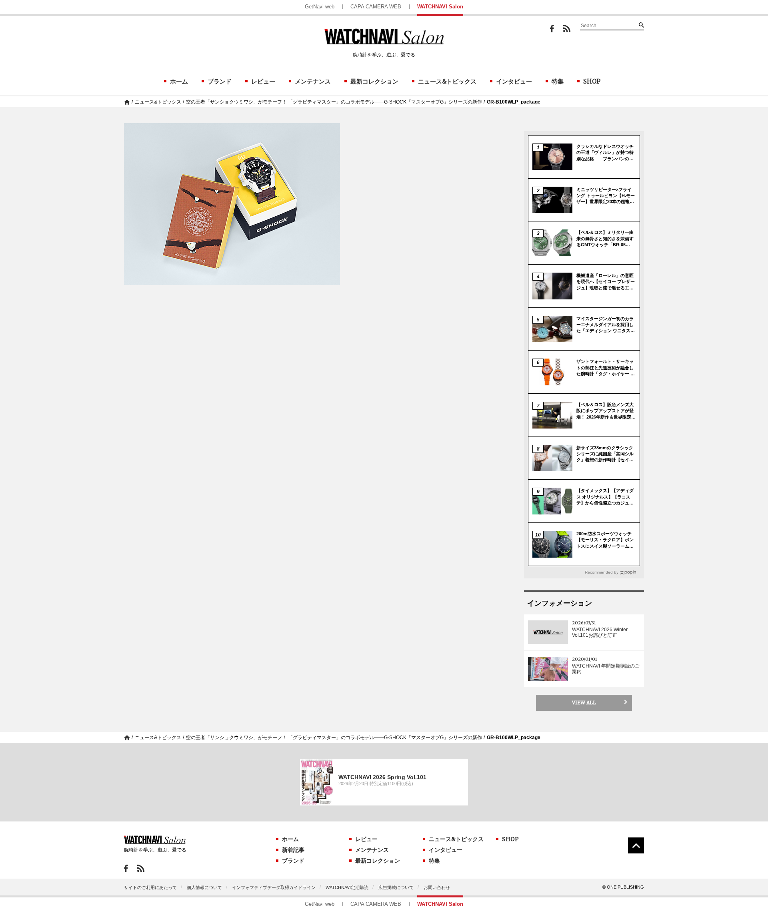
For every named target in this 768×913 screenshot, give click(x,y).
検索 (641, 25)
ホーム (179, 81)
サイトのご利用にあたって (150, 887)
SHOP (591, 81)
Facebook (552, 28)
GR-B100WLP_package (513, 102)
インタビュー (514, 81)
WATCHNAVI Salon (440, 6)
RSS (566, 28)
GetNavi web (319, 6)
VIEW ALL (584, 703)
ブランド (220, 81)
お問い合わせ (437, 887)
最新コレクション (374, 81)
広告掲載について (396, 887)
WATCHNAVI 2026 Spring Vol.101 (382, 777)
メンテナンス (313, 81)
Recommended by (601, 572)
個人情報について (204, 887)
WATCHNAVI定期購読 (347, 887)
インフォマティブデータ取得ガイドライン (274, 887)
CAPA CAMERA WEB (375, 6)
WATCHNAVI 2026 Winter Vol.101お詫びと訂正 (600, 632)
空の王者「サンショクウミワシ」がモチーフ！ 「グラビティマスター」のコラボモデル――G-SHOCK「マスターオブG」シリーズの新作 (334, 102)
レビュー (263, 81)
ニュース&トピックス (447, 81)
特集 (558, 81)
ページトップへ (636, 845)
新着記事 (293, 849)
